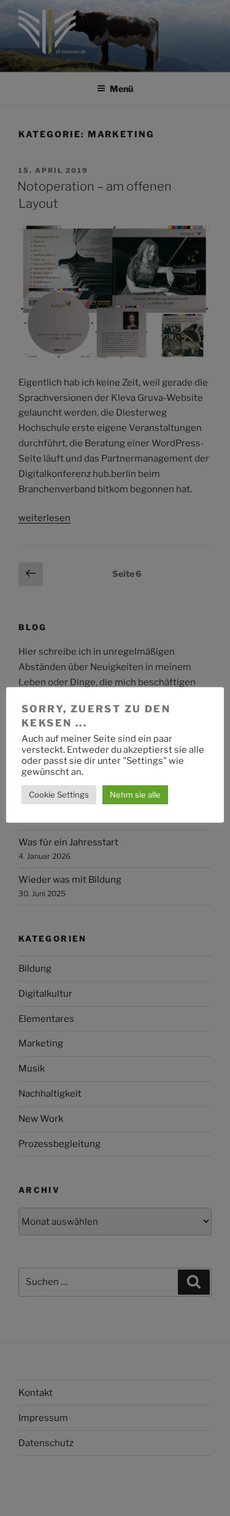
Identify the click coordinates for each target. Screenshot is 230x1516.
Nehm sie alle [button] (135, 794)
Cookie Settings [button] (59, 794)
